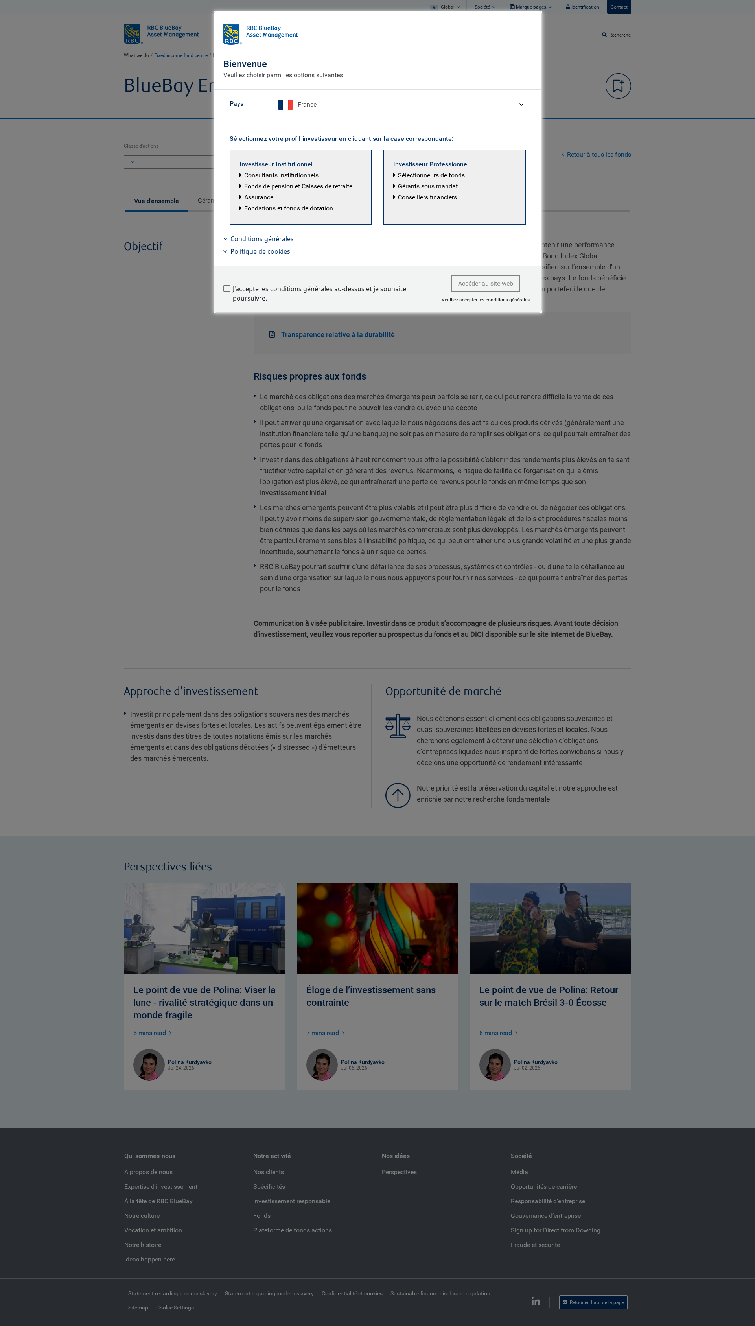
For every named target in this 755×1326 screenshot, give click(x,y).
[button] (301, 187)
